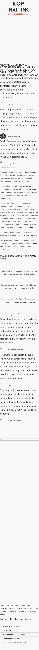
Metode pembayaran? (11, 639)
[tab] (19, 626)
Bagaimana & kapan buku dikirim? (16, 635)
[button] (19, 51)
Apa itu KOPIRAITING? (11, 626)
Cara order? (7, 630)
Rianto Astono (32, 642)
